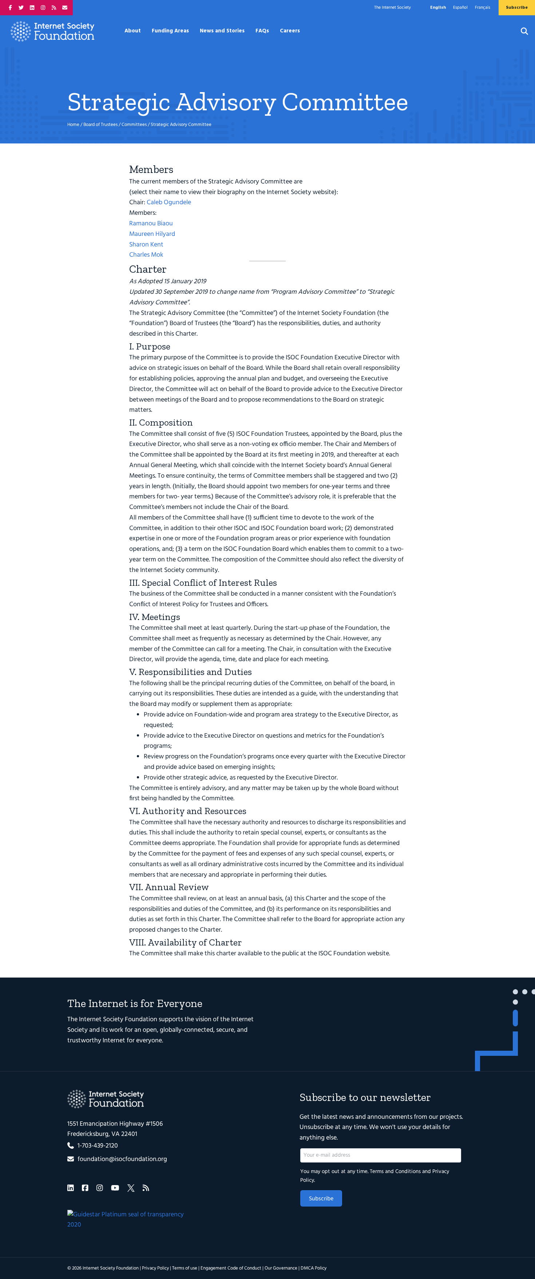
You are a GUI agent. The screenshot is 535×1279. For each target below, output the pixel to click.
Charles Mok (146, 255)
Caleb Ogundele (169, 202)
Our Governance (281, 1268)
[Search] (519, 31)
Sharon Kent (146, 245)
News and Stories (222, 31)
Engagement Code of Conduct (231, 1268)
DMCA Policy (313, 1268)
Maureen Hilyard (152, 234)
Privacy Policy (155, 1268)
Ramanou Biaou (151, 223)
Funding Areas (170, 31)
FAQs (262, 31)
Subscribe (321, 1199)
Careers (290, 31)
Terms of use (184, 1268)
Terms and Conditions (395, 1171)
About (132, 31)
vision (203, 1019)
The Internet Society (392, 7)
